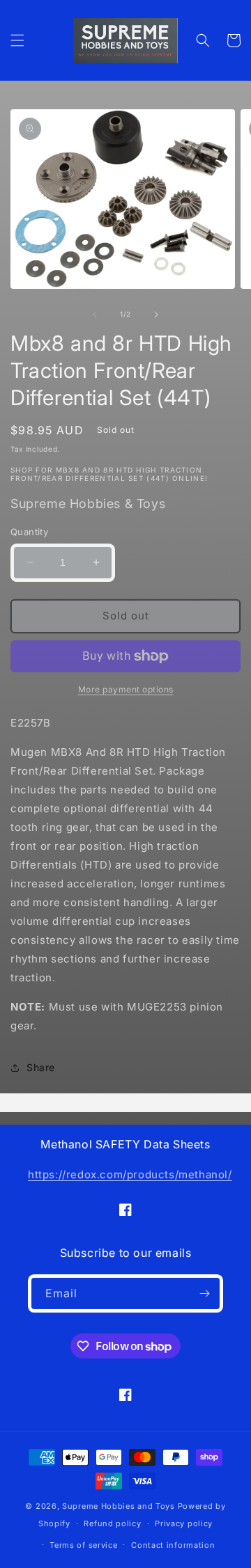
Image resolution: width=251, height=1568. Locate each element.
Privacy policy (184, 1523)
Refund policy (112, 1523)
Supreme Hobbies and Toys (118, 1506)
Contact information (173, 1545)
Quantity (29, 531)
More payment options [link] (126, 689)
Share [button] (40, 1067)
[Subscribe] (204, 1293)
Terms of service (83, 1545)
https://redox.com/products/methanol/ (130, 1174)
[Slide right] (156, 314)
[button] (17, 40)
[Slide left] (94, 314)
